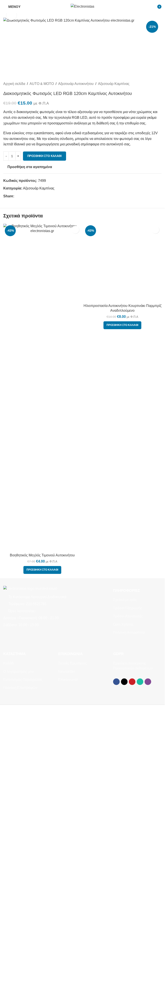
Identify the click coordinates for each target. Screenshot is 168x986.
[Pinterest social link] (27, 196)
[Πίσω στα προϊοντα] (153, 83)
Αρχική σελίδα (14, 84)
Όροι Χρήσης (123, 624)
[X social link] (22, 196)
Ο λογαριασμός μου (18, 671)
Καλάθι (8, 663)
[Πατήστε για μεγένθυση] (11, 15)
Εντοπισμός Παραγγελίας (23, 679)
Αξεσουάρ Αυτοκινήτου (76, 84)
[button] (42, 570)
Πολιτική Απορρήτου (129, 632)
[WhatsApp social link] (32, 196)
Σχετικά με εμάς (125, 600)
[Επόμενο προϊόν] (158, 83)
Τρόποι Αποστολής (128, 616)
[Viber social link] (37, 196)
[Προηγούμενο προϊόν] (148, 83)
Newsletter (66, 671)
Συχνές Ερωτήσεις (72, 663)
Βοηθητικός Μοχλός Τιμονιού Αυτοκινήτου (42, 555)
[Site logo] (82, 6)
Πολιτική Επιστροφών (20, 688)
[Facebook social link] (16, 196)
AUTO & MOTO (42, 84)
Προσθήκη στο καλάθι (44, 156)
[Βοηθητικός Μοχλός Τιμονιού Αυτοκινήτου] (42, 387)
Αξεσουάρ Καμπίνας (114, 84)
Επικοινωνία (68, 679)
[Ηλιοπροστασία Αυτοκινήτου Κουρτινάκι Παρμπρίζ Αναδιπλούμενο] (123, 263)
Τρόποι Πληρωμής (127, 608)
